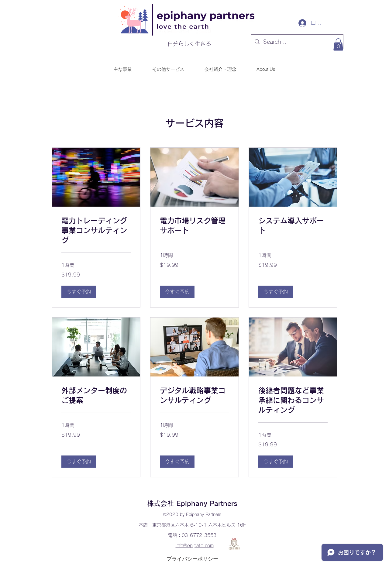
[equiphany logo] (234, 544)
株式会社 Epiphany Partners (192, 503)
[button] (338, 44)
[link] (96, 230)
